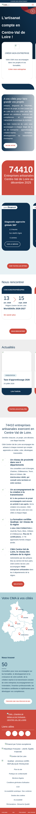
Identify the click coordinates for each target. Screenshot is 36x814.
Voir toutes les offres (18, 266)
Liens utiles (8, 726)
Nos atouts (18, 584)
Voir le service (13, 244)
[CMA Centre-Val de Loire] (6, 4)
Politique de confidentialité (18, 774)
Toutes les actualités (18, 409)
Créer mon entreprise (17, 69)
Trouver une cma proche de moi (18, 701)
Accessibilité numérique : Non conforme (18, 791)
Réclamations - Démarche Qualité (18, 804)
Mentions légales (18, 778)
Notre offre (10, 145)
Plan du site (18, 769)
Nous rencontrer (18, 331)
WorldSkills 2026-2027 (15, 308)
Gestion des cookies (18, 795)
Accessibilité (18, 800)
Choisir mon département (19, 1)
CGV (18, 787)
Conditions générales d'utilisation (18, 782)
